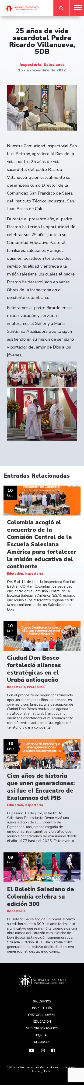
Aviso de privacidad (63, 1067)
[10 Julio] (42, 500)
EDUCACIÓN (42, 1022)
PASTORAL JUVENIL (42, 1015)
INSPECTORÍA (42, 1008)
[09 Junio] (42, 867)
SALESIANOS (42, 1001)
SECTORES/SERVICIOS (42, 1028)
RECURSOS (42, 1042)
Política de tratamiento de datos (27, 1067)
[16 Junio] (42, 753)
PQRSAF (42, 1035)
